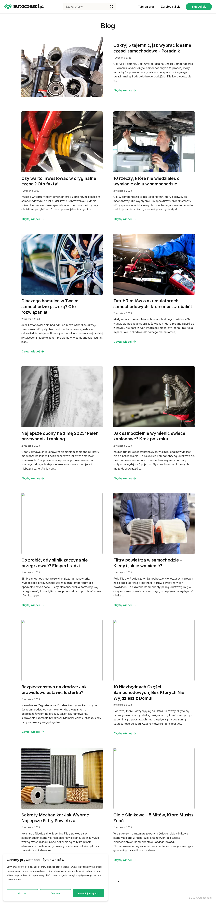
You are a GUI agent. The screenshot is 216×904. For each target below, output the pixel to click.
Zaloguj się (199, 6)
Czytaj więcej (123, 90)
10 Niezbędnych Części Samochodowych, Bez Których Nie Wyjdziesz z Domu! (148, 692)
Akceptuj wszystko (88, 893)
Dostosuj (55, 893)
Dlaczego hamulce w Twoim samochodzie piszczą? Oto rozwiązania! (49, 306)
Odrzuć (22, 893)
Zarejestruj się (170, 6)
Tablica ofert (146, 6)
